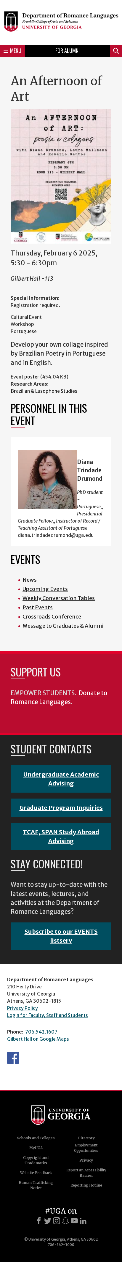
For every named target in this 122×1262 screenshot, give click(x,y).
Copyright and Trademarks (36, 1160)
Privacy (86, 1160)
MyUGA (36, 1148)
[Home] (61, 21)
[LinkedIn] (83, 1220)
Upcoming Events (45, 589)
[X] (47, 1220)
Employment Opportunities (86, 1148)
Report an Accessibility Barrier (86, 1173)
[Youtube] (74, 1220)
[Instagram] (56, 1220)
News (30, 579)
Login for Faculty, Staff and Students (47, 1015)
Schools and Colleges (36, 1138)
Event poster (25, 377)
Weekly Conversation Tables (59, 598)
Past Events (38, 607)
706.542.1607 (41, 1032)
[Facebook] (38, 1220)
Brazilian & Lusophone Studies (44, 391)
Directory (86, 1138)
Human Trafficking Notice (36, 1185)
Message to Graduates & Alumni (63, 625)
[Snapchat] (65, 1220)
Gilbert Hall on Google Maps (38, 1039)
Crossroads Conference (52, 616)
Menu (15, 50)
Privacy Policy (22, 1008)
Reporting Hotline (86, 1185)
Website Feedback (36, 1172)
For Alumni (67, 50)
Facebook (13, 1058)
